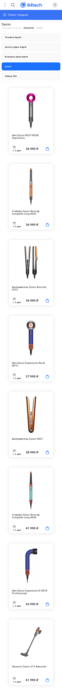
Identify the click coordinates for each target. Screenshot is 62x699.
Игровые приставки (16, 56)
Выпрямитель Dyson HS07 (27, 439)
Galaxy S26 (11, 76)
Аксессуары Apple (16, 47)
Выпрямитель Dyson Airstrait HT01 (29, 288)
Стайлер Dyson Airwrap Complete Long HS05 (26, 212)
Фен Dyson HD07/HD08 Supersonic (25, 136)
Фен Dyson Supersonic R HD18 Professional (29, 592)
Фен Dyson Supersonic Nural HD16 (28, 364)
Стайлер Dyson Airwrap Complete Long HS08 (26, 516)
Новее (39, 28)
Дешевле (28, 28)
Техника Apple (13, 37)
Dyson (8, 66)
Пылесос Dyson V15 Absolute (29, 666)
